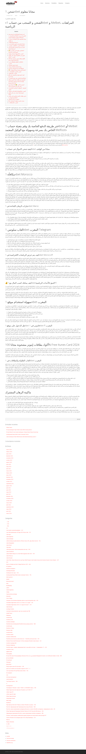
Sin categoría (9, 672)
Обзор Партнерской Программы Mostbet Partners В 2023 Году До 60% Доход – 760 (24, 711)
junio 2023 (8, 464)
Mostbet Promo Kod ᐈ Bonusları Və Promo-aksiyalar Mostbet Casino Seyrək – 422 (23, 641)
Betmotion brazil (10, 581)
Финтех (8, 719)
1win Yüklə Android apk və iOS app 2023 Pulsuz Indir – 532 (18, 532)
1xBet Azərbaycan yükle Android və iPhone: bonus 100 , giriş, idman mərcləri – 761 (23, 540)
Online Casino (9, 427)
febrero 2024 (9, 451)
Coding (7, 592)
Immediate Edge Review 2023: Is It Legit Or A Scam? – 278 (18, 604)
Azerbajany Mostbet (10, 570)
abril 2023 (8, 468)
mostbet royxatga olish (11, 643)
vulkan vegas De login (11, 694)
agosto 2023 (9, 462)
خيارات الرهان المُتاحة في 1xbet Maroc (16, 44)
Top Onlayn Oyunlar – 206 (11, 681)
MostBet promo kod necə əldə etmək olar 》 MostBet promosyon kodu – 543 (22, 638)
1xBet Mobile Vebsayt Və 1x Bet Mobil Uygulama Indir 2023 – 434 (20, 553)
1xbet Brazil (9, 545)
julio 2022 (8, 487)
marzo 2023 (9, 470)
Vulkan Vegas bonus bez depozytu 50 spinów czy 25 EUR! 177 (19, 689)
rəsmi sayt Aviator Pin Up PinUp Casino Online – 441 (17, 670)
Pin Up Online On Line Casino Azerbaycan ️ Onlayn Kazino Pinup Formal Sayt (22, 432)
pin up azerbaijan (9, 658)
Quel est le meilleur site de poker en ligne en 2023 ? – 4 (18, 668)
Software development (11, 677)
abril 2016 (8, 504)
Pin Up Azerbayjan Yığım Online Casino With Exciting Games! (19, 429)
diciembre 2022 (9, 477)
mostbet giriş (9, 626)
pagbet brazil (9, 651)
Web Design (8, 700)
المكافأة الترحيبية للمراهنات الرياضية (16, 68)
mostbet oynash (9, 634)
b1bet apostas (9, 577)
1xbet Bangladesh (10, 543)
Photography (9, 653)
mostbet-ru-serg (9, 649)
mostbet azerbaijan (10, 621)
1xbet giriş (8, 547)
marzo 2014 (9, 513)
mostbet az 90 (9, 619)
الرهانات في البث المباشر (13, 99)
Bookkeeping (9, 585)
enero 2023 (8, 475)
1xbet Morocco (9, 555)
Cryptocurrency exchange (11, 594)
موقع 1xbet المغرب (12, 73)
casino (7, 587)
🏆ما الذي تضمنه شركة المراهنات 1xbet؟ (17, 70)
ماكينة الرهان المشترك (13, 65)
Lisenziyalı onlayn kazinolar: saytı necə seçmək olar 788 (18, 611)
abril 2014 (8, 511)
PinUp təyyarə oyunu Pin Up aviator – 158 (15, 666)
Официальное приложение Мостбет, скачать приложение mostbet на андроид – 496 (24, 713)
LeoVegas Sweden (10, 609)
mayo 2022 (8, 492)
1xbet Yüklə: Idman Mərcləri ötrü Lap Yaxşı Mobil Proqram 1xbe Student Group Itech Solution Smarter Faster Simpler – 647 (32, 560)
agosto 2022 (9, 485)
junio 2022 (8, 490)
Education (8, 596)
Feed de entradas (10, 738)
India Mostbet (9, 606)
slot (7, 675)
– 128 (7, 521)
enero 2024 (8, 453)
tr (6, 683)
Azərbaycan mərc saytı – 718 (12, 572)
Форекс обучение (10, 721)
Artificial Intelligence (10, 568)
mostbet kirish (9, 632)
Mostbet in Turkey (10, 628)
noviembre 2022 (9, 479)
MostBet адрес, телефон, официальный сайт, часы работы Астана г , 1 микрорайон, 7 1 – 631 (26, 647)
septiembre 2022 (10, 483)
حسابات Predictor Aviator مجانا (14, 66)
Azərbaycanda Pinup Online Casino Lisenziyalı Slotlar (17, 434)
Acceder (8, 736)
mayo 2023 (8, 466)
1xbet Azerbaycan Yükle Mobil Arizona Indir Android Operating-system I (21, 436)
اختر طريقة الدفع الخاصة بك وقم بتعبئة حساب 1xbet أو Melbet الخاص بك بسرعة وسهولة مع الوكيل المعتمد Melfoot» (17, 36)
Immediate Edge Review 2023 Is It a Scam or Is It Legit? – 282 (19, 602)
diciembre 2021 (9, 496)
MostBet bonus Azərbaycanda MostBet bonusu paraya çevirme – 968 (21, 623)
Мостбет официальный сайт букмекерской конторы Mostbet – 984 (21, 706)
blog (7, 583)
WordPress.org (10, 742)
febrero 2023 (9, 473)
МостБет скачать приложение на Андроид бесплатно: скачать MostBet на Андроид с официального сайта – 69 (30, 709)
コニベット (8, 726)
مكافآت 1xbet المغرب (13, 102)
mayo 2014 (8, 509)
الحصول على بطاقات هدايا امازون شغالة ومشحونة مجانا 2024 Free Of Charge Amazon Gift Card (16, 81)
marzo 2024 (9, 449)
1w (7, 528)
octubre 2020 (9, 500)
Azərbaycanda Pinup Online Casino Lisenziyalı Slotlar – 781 (18, 575)
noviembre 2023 (9, 458)
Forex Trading (9, 598)
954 (7, 562)
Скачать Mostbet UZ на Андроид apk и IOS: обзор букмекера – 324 (21, 717)
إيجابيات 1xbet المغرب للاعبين (14, 71)
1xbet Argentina (9, 536)
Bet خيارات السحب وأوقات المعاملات (16, 101)
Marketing (8, 615)
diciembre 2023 (9, 456)
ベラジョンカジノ (10, 728)
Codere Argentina (9, 589)
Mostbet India (9, 630)
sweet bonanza (9, 679)
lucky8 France (9, 613)
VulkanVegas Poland (10, 698)
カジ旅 (7, 724)
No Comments (22, 15)
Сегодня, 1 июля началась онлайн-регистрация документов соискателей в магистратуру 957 (26, 715)
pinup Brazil (8, 664)
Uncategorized (9, 685)
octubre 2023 (9, 460)
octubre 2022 (9, 481)
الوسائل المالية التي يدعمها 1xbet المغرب (17, 91)
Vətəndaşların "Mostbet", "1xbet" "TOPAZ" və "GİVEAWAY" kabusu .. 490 (21, 687)
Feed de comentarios (11, 740)
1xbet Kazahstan (10, 551)
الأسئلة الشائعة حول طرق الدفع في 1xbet (17, 78)
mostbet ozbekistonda (11, 636)
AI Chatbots (8, 566)
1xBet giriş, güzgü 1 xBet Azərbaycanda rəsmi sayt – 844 (18, 549)
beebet (7, 579)
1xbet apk (8, 534)
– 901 (7, 526)
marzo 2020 (9, 502)
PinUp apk (8, 662)
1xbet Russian (9, 558)
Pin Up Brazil (9, 660)
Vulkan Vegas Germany (11, 696)
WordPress (8, 702)
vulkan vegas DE (9, 692)
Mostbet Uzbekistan (10, 645)
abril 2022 (8, 494)
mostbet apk (9, 617)
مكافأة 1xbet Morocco (13, 42)
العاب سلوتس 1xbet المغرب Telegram (16, 45)
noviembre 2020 (9, 498)
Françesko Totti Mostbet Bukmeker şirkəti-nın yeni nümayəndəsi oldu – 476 (22, 600)
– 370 (7, 523)
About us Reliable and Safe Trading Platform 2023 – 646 (18, 564)
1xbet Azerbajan (9, 538)
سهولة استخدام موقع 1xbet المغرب (15, 53)
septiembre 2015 (10, 507)
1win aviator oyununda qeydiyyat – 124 (14, 530)
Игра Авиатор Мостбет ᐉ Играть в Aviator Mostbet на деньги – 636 (21, 704)
